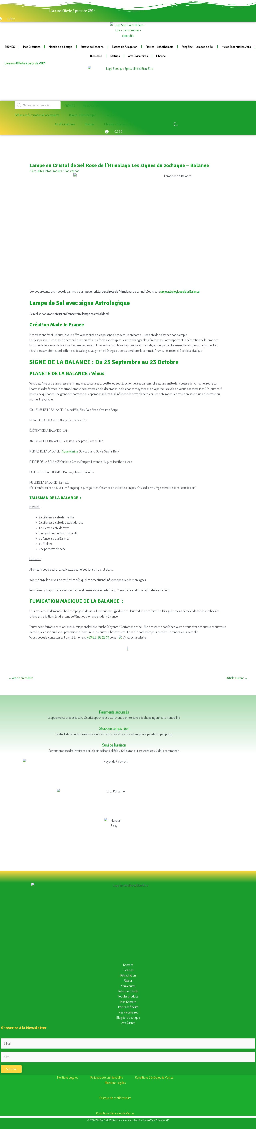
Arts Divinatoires (138, 56)
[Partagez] (31, 1131)
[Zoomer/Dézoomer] (6, 1131)
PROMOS (10, 47)
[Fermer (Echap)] (44, 1131)
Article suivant (237, 678)
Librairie (161, 56)
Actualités (38, 171)
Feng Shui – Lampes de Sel (197, 47)
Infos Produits (53, 171)
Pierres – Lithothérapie (159, 47)
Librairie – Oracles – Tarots (120, 124)
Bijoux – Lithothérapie (82, 115)
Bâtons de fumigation (124, 47)
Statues (115, 56)
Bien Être (205, 115)
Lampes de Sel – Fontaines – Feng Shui (129, 115)
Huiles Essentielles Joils (236, 47)
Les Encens (148, 106)
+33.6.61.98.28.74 (98, 637)
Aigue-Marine (70, 451)
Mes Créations (31, 47)
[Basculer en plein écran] (19, 1131)
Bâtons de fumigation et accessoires (37, 115)
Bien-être (96, 56)
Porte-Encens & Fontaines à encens (186, 106)
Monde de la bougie (60, 47)
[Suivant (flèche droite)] (19, 1138)
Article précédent (20, 678)
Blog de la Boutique (157, 124)
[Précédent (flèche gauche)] (6, 1138)
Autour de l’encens (92, 47)
